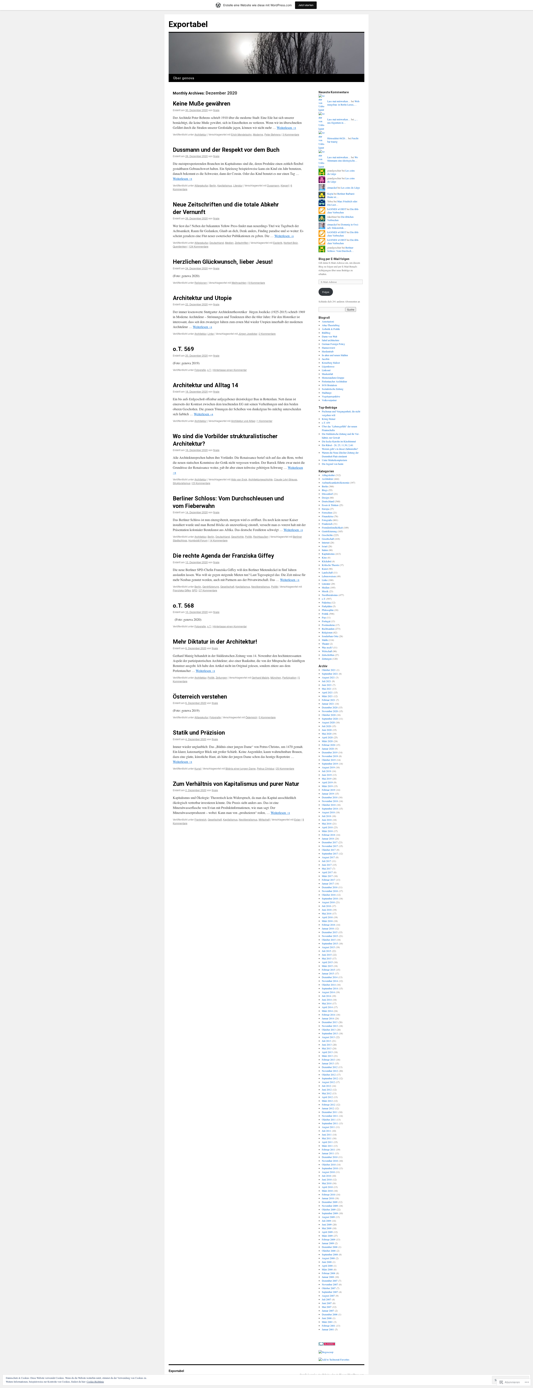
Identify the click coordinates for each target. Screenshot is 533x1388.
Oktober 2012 (329, 1074)
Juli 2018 (326, 816)
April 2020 (327, 737)
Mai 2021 (326, 688)
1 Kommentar (264, 421)
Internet (325, 542)
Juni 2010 (327, 1179)
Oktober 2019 (329, 759)
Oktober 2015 (329, 939)
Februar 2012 (328, 1104)
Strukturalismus (181, 483)
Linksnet (326, 370)
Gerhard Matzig (260, 677)
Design (325, 497)
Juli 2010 (326, 1175)
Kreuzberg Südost (331, 362)
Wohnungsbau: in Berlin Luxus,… (343, 102)
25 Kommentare (285, 768)
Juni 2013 (327, 1044)
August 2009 (328, 1217)
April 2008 (327, 1265)
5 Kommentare (267, 717)
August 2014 (328, 992)
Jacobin (325, 359)
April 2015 (327, 962)
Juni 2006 (327, 1318)
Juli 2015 (326, 951)
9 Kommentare (256, 282)
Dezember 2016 (329, 887)
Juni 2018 (327, 819)
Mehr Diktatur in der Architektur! (215, 641)
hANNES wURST (336, 209)
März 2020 (327, 741)
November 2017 (330, 846)
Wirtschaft (264, 819)
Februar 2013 (328, 1059)
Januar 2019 (328, 793)
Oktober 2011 (329, 1119)
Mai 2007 (326, 1306)
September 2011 (330, 1123)
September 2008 (330, 1254)
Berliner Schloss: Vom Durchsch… (340, 249)
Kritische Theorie (330, 565)
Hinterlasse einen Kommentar (230, 370)
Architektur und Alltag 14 (205, 385)
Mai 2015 (326, 958)
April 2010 (327, 1187)
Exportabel (188, 24)
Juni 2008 (327, 1262)
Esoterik (277, 242)
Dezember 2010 (329, 1157)
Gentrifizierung (210, 586)
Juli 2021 (326, 681)
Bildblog (326, 332)
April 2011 (327, 1142)
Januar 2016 (328, 928)
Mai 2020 (326, 733)
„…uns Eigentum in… (342, 121)
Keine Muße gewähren (201, 103)
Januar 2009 (328, 1243)
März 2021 (327, 696)
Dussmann (273, 185)
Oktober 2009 (329, 1209)
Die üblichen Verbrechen (343, 210)
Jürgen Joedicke (247, 333)
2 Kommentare (267, 333)
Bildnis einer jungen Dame (240, 768)
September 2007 (330, 1291)
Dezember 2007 (329, 1280)
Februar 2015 (328, 969)
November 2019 (330, 756)
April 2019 (327, 782)
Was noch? (327, 647)
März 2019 (327, 786)
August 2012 (328, 1082)
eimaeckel (332, 187)
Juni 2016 (327, 909)
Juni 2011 (327, 1134)
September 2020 (330, 718)
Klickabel (326, 561)
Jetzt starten (305, 5)
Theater (325, 643)
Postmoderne (328, 625)
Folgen (325, 292)
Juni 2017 (327, 864)
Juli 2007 (326, 1299)
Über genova (183, 78)
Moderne (258, 134)
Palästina (326, 602)
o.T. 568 (183, 605)
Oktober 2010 (329, 1164)
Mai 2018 (326, 823)
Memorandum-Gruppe (333, 377)
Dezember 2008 (329, 1247)
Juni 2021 (327, 685)
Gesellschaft (227, 586)
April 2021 (327, 692)
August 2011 (328, 1127)
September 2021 (330, 673)
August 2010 (328, 1172)
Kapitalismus (224, 185)
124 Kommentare (198, 246)
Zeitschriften (242, 242)
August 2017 (328, 857)
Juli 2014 (326, 995)
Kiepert (285, 185)
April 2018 (327, 827)
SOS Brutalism (329, 385)
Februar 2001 (328, 1325)
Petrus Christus (265, 768)
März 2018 (327, 831)
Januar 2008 (328, 1277)
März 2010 (327, 1190)
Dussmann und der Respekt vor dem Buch (226, 150)
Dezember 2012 (329, 1067)
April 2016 (327, 917)
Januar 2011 (328, 1153)
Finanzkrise (327, 516)
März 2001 (327, 1321)
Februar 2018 (328, 834)
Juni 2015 (327, 954)
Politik (248, 536)
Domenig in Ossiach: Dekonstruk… (343, 226)
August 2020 (328, 722)
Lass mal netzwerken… (338, 101)
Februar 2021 (328, 699)
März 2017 (327, 876)
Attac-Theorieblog (331, 325)
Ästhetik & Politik (331, 329)
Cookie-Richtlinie (95, 1381)
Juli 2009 (326, 1220)
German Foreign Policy (333, 344)
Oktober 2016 (329, 894)
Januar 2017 (328, 883)
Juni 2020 (327, 729)
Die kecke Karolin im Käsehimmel (339, 441)
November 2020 (330, 711)
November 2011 (330, 1115)
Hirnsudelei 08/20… (337, 138)
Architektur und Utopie (202, 298)
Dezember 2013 (329, 1022)
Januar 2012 (328, 1108)
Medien (229, 242)
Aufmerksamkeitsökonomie (335, 482)
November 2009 (330, 1205)
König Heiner (328, 418)
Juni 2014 (327, 999)
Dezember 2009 (329, 1202)
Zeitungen (221, 677)
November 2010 (330, 1160)
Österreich (251, 717)
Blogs (325, 490)
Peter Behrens (272, 134)
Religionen (200, 282)
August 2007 (328, 1295)
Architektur (200, 134)
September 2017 (330, 853)
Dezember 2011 (329, 1112)
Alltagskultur (201, 185)
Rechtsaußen (260, 536)
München (275, 677)
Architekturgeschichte (260, 479)
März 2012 (327, 1100)
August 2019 (328, 767)
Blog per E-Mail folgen (334, 259)
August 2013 (328, 1037)
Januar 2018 (328, 838)
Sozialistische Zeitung (332, 389)
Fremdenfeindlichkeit (332, 527)
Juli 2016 (326, 906)
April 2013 (327, 1052)
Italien (325, 550)
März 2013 (327, 1055)
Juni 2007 (327, 1303)
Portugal (326, 621)
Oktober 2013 (329, 1029)
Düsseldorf (327, 493)
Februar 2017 (328, 879)
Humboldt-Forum (198, 540)
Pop (324, 617)
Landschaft (327, 572)
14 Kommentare (218, 540)
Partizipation (289, 677)
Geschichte (237, 536)
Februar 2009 (328, 1239)
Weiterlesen (286, 127)
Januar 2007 (328, 1310)
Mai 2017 (326, 868)
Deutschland (216, 242)
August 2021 (328, 677)
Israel (324, 546)
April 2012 (327, 1097)
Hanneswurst (328, 347)
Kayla (330, 193)
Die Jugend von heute (332, 463)
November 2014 (330, 981)
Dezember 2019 (329, 752)
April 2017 (327, 872)
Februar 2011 (328, 1149)
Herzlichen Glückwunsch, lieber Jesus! (223, 262)
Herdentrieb (328, 351)
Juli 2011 (326, 1130)
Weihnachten (239, 282)
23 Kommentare (201, 483)
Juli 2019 (326, 771)
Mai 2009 (326, 1228)
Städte (325, 640)
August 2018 (328, 812)
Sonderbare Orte (330, 636)
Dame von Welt (329, 336)
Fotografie (200, 370)
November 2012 (330, 1070)
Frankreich (200, 819)
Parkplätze (327, 606)
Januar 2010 (328, 1198)
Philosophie (328, 610)
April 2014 (327, 1007)
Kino (324, 557)
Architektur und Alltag (243, 421)
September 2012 (330, 1078)
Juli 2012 (326, 1085)
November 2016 (330, 891)
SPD (194, 590)
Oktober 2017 (329, 849)
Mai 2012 (326, 1093)
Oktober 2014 (329, 984)
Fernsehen (327, 512)
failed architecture (330, 340)
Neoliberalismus (260, 586)
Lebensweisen (329, 576)
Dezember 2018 (329, 797)
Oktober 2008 (329, 1250)
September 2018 (330, 808)
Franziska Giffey (182, 590)
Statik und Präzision (199, 732)
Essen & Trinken (330, 505)
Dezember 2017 (329, 842)
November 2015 (330, 936)
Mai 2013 (326, 1048)
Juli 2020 (326, 726)
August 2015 (328, 947)
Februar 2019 (328, 789)
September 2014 (330, 988)
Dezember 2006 (329, 1314)
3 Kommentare (291, 134)
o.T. (209, 370)
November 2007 (330, 1284)
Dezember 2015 (329, 932)
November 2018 (330, 801)
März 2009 (327, 1235)
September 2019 (330, 763)
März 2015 (327, 966)
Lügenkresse (328, 366)
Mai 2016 (326, 913)
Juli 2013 (326, 1040)
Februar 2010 (328, 1194)
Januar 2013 (328, 1063)
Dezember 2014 (329, 977)
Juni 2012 (327, 1089)
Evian (297, 819)
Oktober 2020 (329, 714)
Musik (325, 591)
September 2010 (330, 1168)
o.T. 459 (326, 422)
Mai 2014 (326, 1003)
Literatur (238, 185)
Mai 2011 (326, 1138)
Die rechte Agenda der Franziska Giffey (223, 555)
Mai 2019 (326, 778)
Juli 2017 (326, 861)
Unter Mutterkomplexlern (334, 460)
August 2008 (328, 1258)
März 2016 (327, 921)
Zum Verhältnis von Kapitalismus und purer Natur (236, 784)
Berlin (212, 185)
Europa (325, 508)
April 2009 (327, 1232)
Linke (211, 333)
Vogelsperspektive (331, 396)
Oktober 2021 (329, 670)
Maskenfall (327, 374)
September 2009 (330, 1213)
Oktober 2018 (329, 804)
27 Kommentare (208, 590)
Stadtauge (326, 392)
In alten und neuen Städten (335, 355)
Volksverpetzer (329, 400)
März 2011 (327, 1145)
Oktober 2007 (329, 1288)
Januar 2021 (328, 703)
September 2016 (330, 898)
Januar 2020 (328, 748)
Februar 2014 (328, 1014)
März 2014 (327, 1010)
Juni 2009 (327, 1224)
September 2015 (330, 943)
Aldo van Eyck (239, 479)
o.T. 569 (183, 349)
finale (216, 110)
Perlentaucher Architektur (334, 381)
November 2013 (330, 1025)
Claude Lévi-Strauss (285, 479)
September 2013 (330, 1033)
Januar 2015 (328, 973)
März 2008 (327, 1269)
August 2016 (328, 902)
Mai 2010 (326, 1183)
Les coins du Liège (350, 187)
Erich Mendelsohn (241, 134)
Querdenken (180, 246)
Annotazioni (328, 321)
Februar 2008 (328, 1273)
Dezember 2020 (329, 707)
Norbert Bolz (291, 242)
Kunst (197, 768)
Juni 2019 (327, 774)
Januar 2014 (328, 1018)
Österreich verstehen (200, 696)
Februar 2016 (328, 924)
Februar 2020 (328, 744)
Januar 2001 (328, 1329)
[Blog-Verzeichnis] (327, 1344)
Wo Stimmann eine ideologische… (342, 158)
